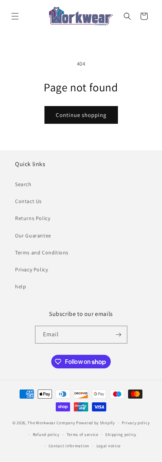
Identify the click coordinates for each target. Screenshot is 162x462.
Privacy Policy (31, 269)
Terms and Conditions (42, 252)
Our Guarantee (33, 235)
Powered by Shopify (95, 422)
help (20, 286)
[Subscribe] (118, 334)
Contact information (69, 445)
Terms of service (82, 434)
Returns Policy (32, 218)
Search (23, 184)
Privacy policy (136, 422)
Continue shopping (81, 115)
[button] (15, 16)
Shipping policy (120, 434)
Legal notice (108, 445)
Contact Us (28, 201)
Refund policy (46, 434)
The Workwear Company (51, 422)
